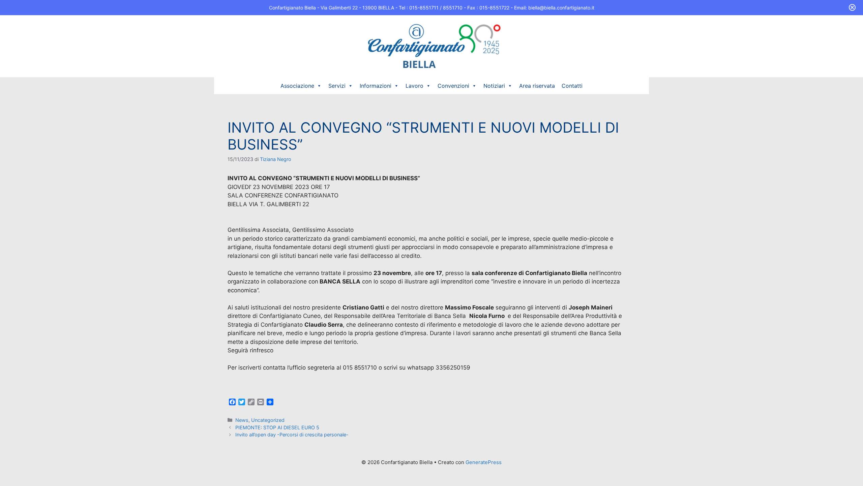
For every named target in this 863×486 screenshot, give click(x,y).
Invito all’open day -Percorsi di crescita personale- (292, 434)
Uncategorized (268, 420)
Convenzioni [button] (453, 85)
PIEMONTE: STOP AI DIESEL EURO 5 (277, 427)
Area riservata (537, 85)
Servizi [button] (337, 85)
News (241, 420)
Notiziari (494, 85)
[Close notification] (852, 7)
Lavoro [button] (414, 85)
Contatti (572, 85)
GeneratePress (484, 462)
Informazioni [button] (375, 85)
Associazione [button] (297, 85)
